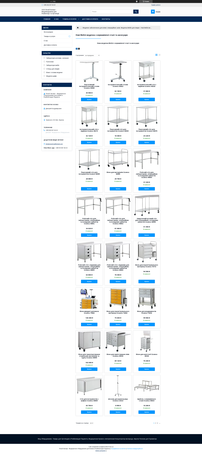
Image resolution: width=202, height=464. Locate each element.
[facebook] (77, 49)
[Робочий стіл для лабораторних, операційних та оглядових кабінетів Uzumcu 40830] (146, 159)
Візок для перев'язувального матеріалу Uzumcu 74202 (118, 312)
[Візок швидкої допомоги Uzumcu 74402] (89, 298)
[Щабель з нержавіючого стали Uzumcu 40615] (146, 385)
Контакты (106, 19)
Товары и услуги (69, 19)
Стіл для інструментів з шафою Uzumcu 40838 (89, 400)
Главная (47, 19)
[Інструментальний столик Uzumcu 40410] (118, 71)
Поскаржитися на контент (118, 448)
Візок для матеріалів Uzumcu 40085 (118, 173)
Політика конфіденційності (135, 448)
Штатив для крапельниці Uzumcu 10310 (118, 400)
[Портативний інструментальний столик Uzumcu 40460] (89, 71)
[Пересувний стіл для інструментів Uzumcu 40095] (89, 159)
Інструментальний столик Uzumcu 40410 (118, 85)
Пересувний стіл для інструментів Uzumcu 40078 (146, 130)
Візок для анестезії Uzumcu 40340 (146, 355)
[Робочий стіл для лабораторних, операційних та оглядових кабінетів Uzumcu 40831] (89, 205)
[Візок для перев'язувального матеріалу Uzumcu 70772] (146, 251)
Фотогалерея (48, 32)
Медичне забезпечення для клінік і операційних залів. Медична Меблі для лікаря (111, 28)
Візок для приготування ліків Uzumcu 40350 (118, 355)
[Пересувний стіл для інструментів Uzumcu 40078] (146, 116)
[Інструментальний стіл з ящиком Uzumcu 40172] (89, 116)
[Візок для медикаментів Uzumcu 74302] (146, 298)
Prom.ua (110, 447)
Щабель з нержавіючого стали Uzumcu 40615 (146, 400)
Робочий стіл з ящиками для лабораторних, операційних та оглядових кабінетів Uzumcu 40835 (89, 267)
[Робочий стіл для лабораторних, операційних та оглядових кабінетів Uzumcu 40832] (118, 205)
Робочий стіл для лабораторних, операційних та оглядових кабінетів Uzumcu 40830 (146, 174)
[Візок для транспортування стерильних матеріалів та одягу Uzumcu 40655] (89, 341)
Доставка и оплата (90, 19)
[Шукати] (136, 12)
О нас (56, 19)
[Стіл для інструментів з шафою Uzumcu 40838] (89, 385)
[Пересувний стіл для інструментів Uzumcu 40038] (118, 116)
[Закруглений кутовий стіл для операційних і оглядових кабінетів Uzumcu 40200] (146, 205)
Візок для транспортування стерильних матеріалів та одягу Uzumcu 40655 (89, 356)
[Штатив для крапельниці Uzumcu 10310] (118, 385)
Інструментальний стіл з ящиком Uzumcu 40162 (146, 85)
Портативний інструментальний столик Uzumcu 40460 (89, 86)
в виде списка (159, 55)
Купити (89, 99)
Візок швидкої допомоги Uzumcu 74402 (89, 312)
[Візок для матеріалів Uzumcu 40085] (118, 159)
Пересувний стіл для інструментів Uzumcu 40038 (117, 130)
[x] (79, 49)
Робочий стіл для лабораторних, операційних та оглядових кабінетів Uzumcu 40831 (89, 221)
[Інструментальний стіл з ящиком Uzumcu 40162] (146, 71)
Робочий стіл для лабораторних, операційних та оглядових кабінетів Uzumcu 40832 (118, 221)
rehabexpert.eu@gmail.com (54, 144)
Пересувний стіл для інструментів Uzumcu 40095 (89, 173)
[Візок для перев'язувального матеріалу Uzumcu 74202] (118, 298)
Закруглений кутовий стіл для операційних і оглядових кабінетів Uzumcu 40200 (146, 220)
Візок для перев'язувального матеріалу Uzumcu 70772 (146, 265)
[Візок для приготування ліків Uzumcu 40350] (118, 341)
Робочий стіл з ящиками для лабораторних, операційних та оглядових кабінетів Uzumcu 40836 (118, 267)
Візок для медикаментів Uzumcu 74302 (146, 312)
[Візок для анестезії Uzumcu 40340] (146, 341)
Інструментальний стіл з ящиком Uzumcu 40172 (89, 130)
